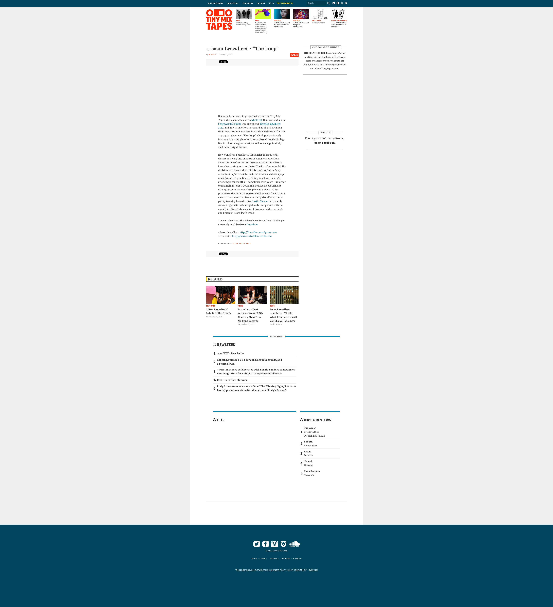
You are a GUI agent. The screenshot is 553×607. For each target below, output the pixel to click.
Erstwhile (251, 224)
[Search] (328, 3)
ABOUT (254, 558)
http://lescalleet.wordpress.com (258, 232)
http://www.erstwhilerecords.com (252, 236)
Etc (271, 3)
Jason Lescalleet (241, 243)
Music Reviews (215, 3)
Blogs (260, 3)
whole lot (256, 120)
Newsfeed (232, 3)
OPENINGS (274, 558)
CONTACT (263, 558)
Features (247, 3)
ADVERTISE (297, 558)
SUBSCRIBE (285, 558)
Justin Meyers (260, 201)
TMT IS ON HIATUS (285, 3)
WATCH (294, 55)
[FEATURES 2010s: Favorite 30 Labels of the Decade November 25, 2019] (220, 295)
